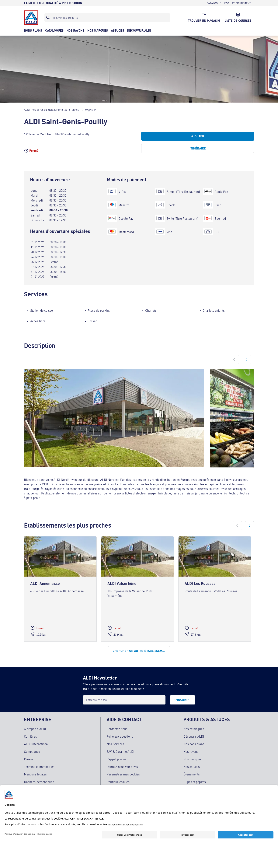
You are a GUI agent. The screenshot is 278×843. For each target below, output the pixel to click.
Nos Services (115, 744)
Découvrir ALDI (193, 736)
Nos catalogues (193, 729)
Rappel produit (117, 759)
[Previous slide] (234, 359)
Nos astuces (191, 766)
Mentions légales (35, 774)
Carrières (30, 736)
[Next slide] (246, 359)
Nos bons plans (193, 744)
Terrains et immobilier (39, 766)
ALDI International (36, 744)
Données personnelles (39, 782)
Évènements (191, 774)
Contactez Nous (117, 729)
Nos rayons (191, 751)
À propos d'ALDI (35, 729)
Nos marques (192, 759)
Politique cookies (118, 782)
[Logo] (31, 17)
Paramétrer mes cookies (123, 774)
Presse (28, 759)
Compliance (32, 751)
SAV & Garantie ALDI (120, 751)
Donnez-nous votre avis (122, 766)
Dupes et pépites (194, 782)
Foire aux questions (120, 736)
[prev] (237, 525)
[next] (249, 525)
